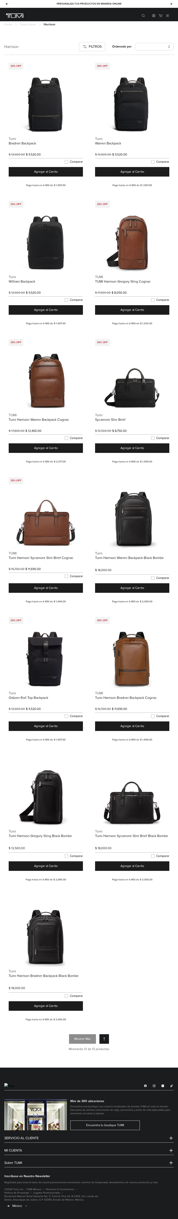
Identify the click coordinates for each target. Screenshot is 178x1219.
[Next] (171, 4)
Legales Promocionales (46, 1192)
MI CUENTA (13, 1150)
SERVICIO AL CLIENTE (21, 1138)
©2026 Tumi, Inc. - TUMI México (22, 1189)
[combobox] (89, 1206)
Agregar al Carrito (46, 172)
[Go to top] (104, 1039)
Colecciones (28, 24)
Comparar (76, 162)
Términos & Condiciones (60, 1189)
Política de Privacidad (16, 1192)
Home (8, 24)
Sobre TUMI (13, 1163)
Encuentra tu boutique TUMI (105, 1125)
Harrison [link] (49, 24)
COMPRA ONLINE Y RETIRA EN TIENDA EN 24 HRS (83, 3)
